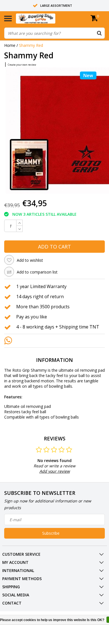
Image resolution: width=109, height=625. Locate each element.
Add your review (54, 471)
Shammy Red (31, 45)
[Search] (99, 33)
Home (9, 45)
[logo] (44, 18)
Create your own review (22, 64)
